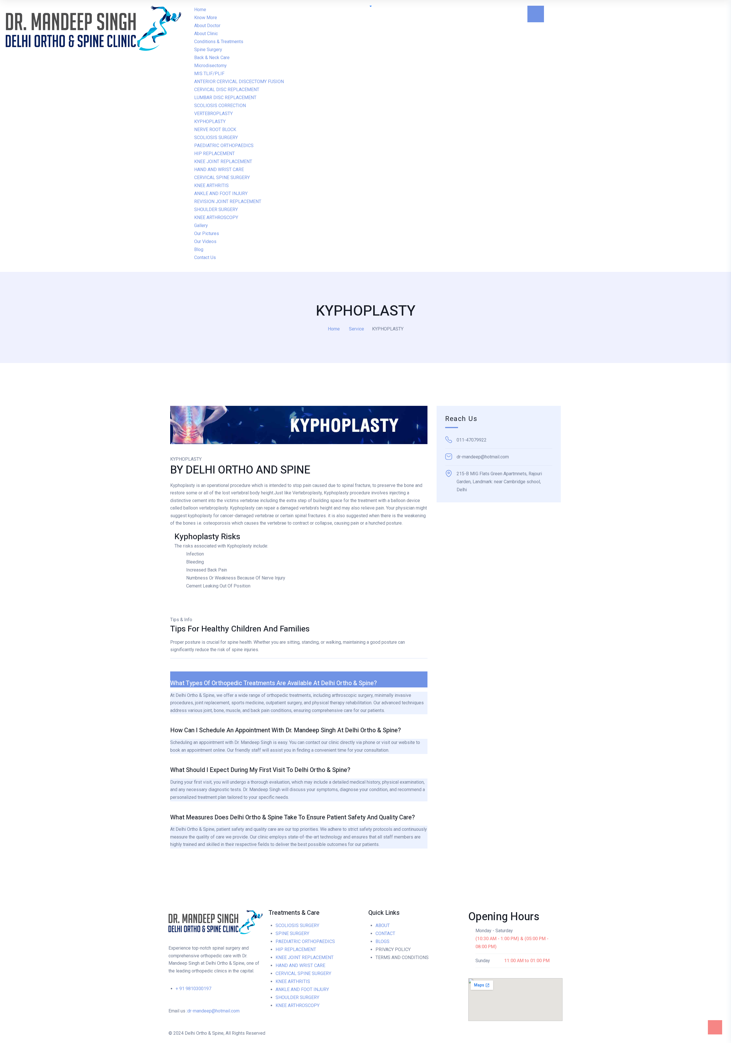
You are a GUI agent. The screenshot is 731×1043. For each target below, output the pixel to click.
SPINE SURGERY (292, 933)
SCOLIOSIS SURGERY (297, 925)
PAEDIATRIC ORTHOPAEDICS (305, 941)
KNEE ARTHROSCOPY (298, 1005)
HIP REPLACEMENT (296, 949)
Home (334, 329)
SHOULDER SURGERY (297, 997)
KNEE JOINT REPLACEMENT (305, 957)
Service (356, 329)
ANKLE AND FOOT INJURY (302, 989)
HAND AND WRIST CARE (300, 965)
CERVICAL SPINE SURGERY (303, 973)
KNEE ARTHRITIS (293, 981)
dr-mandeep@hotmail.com (213, 1011)
